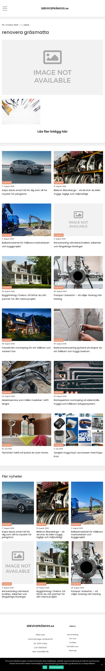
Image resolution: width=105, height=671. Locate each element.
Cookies (72, 642)
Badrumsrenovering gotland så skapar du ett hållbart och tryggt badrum (78, 349)
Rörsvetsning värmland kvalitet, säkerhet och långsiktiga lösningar (77, 244)
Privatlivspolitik (56, 667)
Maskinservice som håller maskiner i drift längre (25, 401)
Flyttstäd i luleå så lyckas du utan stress (25, 452)
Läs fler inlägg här (52, 131)
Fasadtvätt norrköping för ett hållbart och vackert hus (26, 349)
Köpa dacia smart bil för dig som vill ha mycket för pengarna (24, 192)
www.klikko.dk (43, 651)
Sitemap (72, 650)
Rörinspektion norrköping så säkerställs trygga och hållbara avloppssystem (76, 401)
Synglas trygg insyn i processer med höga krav (78, 454)
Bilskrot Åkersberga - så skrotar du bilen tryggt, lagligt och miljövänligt (77, 192)
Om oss (72, 638)
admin (26, 25)
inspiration (7, 183)
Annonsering (72, 634)
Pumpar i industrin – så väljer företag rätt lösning (78, 297)
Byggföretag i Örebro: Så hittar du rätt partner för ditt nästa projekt (24, 297)
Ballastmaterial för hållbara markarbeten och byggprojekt (25, 244)
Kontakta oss (72, 646)
